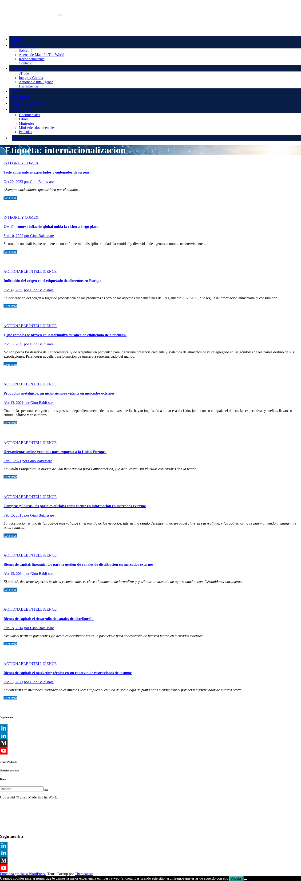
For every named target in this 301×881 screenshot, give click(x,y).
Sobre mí (25, 50)
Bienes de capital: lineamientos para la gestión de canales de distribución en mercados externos (78, 564)
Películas (25, 132)
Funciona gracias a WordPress (23, 874)
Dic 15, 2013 (13, 682)
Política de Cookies (14, 821)
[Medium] (150, 743)
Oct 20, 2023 (13, 182)
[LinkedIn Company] (150, 735)
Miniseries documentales (37, 128)
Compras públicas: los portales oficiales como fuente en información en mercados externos (75, 506)
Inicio (16, 39)
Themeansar (84, 874)
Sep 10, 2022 (13, 236)
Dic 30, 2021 (13, 290)
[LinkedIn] (150, 728)
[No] (245, 879)
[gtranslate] (25, 138)
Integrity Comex (31, 78)
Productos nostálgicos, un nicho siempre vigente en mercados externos (59, 393)
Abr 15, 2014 (14, 574)
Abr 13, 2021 (14, 403)
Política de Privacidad (16, 813)
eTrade (24, 73)
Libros (23, 119)
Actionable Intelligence (36, 82)
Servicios (19, 68)
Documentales (29, 115)
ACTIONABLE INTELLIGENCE (30, 271)
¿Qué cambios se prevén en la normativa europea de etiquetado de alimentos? (65, 335)
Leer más (10, 198)
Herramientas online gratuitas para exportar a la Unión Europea (55, 452)
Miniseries (26, 123)
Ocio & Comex (23, 109)
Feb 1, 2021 (12, 461)
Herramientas (29, 86)
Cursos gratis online (29, 103)
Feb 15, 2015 (13, 515)
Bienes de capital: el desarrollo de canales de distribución (49, 619)
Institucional (23, 45)
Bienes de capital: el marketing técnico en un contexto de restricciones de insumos (68, 673)
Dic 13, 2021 (13, 344)
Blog (16, 91)
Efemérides (21, 97)
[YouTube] (150, 868)
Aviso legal (8, 805)
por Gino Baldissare (39, 182)
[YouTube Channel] (150, 751)
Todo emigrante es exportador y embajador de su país (46, 172)
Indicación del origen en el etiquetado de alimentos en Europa (52, 281)
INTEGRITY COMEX (21, 163)
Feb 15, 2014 (13, 628)
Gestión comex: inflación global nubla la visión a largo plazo (51, 227)
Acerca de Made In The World (41, 55)
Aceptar (236, 878)
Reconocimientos (31, 59)
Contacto (25, 63)
